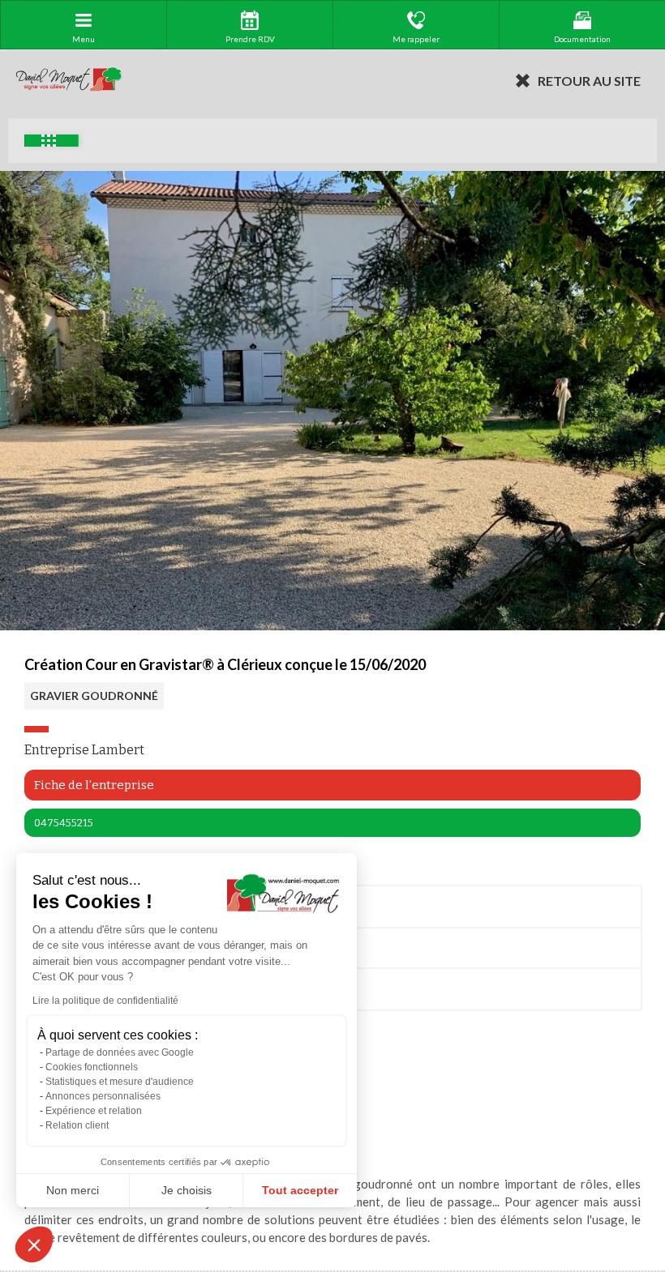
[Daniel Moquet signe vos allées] (69, 80)
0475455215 (63, 823)
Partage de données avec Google (119, 1052)
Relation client (77, 1125)
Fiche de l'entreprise (94, 785)
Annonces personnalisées (103, 1096)
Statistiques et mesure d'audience (119, 1081)
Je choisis (186, 1190)
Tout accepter (300, 1190)
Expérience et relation (93, 1110)
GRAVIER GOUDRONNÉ (94, 695)
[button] (34, 1244)
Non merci (72, 1190)
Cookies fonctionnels (91, 1067)
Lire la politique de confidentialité (105, 1000)
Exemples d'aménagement (51, 140)
